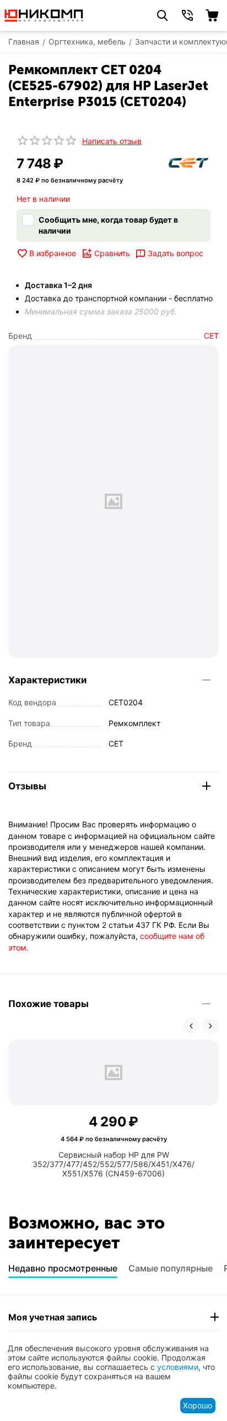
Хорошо (197, 1405)
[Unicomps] (44, 14)
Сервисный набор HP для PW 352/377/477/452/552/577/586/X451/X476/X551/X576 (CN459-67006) (113, 1164)
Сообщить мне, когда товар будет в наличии (108, 225)
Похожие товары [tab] (48, 1003)
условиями (177, 1367)
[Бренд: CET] (188, 162)
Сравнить (112, 253)
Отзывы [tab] (27, 786)
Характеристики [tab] (47, 679)
